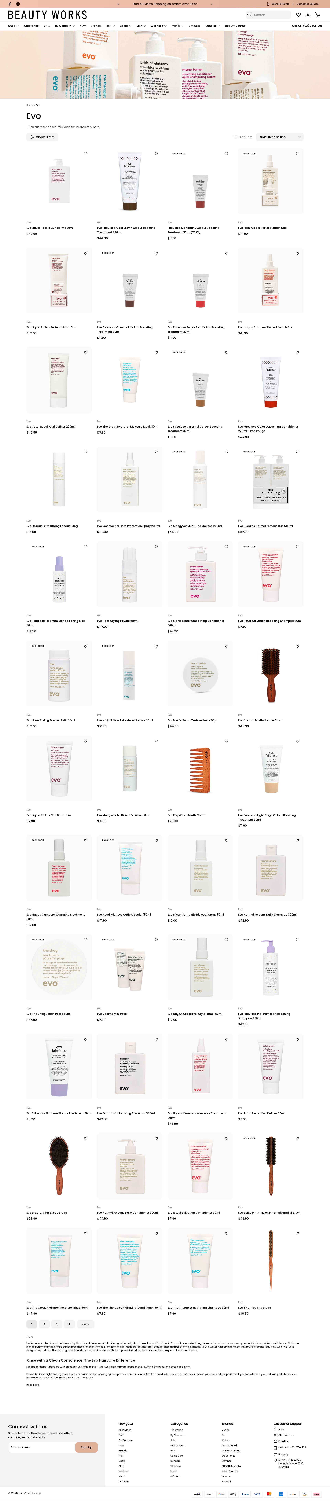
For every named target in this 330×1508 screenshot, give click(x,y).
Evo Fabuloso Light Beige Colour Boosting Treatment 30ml (267, 817)
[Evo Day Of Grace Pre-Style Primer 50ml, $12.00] (200, 967)
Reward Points (280, 4)
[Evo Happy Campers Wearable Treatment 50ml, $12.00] (59, 868)
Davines (227, 1461)
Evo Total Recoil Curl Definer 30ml (261, 1113)
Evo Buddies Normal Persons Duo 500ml (265, 526)
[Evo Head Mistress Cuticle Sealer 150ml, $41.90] (130, 868)
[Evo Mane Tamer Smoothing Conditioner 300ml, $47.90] (200, 574)
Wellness (157, 26)
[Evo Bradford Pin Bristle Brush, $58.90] (59, 1166)
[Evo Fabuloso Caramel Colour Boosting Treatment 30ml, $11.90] (200, 380)
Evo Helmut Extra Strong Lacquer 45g (52, 526)
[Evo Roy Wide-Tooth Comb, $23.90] (200, 768)
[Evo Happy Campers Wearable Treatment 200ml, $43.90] (200, 1066)
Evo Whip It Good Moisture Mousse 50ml (125, 720)
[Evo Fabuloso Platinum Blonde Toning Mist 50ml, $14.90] (59, 574)
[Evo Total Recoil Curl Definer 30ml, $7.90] (271, 1066)
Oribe (225, 1440)
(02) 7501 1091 (312, 26)
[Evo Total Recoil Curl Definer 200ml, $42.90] (59, 380)
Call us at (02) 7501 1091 (292, 1447)
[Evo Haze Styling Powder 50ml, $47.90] (130, 574)
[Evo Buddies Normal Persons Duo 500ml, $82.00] (271, 479)
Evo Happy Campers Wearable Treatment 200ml (197, 1115)
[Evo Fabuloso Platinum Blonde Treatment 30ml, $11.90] (59, 1066)
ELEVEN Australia (231, 1466)
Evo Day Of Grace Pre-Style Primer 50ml (195, 1014)
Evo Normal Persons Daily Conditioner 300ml (127, 1213)
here (96, 127)
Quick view (76, 159)
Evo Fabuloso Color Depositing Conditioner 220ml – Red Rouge (268, 429)
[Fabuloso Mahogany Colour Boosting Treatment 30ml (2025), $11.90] (200, 181)
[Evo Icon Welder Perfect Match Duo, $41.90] (271, 181)
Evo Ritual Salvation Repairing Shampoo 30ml (269, 621)
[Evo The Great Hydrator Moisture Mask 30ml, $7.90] (130, 380)
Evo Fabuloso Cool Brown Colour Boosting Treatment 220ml (126, 230)
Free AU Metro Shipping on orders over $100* (165, 4)
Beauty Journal (235, 26)
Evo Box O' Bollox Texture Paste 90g (192, 720)
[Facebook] (10, 4)
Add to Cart (59, 206)
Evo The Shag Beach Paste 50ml (48, 1014)
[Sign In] (308, 15)
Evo (224, 1435)
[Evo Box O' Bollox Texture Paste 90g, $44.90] (200, 673)
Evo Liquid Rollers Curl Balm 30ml (49, 815)
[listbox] (285, 137)
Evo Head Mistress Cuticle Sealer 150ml (124, 915)
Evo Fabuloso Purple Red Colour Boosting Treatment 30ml (196, 329)
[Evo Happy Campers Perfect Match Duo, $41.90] (271, 280)
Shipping (283, 1454)
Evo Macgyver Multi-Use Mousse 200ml (195, 526)
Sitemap (36, 1493)
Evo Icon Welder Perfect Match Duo (262, 228)
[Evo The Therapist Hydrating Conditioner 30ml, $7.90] (130, 1261)
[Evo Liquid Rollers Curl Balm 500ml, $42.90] (59, 181)
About (282, 1429)
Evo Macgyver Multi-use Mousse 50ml (123, 815)
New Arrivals (177, 1445)
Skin (139, 26)
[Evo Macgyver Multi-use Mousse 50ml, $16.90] (130, 768)
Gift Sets (194, 26)
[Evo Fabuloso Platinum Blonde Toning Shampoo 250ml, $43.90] (271, 967)
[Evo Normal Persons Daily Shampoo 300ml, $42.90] (271, 868)
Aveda (226, 1430)
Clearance (31, 26)
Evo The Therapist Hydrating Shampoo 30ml (198, 1308)
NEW (83, 26)
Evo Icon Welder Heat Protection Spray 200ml (128, 526)
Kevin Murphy (230, 1471)
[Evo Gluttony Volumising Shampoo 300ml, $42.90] (130, 1066)
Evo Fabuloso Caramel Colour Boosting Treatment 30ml (195, 429)
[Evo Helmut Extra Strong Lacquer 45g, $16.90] (59, 479)
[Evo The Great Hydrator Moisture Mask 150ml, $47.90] (59, 1261)
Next (84, 1324)
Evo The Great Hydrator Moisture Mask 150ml (57, 1308)
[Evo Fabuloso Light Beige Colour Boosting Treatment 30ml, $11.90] (271, 768)
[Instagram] (18, 4)
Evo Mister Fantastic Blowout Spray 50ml (196, 915)
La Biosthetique (231, 1450)
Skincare (175, 1461)
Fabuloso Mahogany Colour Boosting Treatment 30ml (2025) (193, 230)
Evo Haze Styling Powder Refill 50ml (50, 720)
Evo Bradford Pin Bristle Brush (46, 1213)
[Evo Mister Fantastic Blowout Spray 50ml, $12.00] (200, 868)
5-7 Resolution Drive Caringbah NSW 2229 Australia (290, 1463)
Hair (108, 26)
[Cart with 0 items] (318, 15)
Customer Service (307, 4)
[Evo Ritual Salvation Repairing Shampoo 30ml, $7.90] (271, 574)
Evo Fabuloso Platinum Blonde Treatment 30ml (58, 1113)
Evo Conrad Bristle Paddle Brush (260, 720)
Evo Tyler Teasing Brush (254, 1308)
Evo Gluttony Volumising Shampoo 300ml (126, 1113)
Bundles (211, 26)
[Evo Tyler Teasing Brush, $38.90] (271, 1261)
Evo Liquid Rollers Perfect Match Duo (51, 327)
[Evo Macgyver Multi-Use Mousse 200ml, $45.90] (200, 479)
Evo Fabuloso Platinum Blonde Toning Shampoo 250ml (264, 1016)
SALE (47, 26)
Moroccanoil (229, 1445)
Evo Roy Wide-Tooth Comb (186, 815)
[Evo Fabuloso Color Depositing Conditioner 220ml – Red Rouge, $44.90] (271, 380)
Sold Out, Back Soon (200, 206)
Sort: (263, 137)
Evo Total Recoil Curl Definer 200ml (50, 427)
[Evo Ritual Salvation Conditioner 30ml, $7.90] (200, 1166)
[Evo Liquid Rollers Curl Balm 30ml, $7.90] (59, 768)
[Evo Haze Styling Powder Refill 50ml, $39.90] (59, 673)
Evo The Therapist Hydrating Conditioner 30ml (129, 1308)
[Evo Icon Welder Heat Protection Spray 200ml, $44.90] (130, 479)
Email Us (283, 1441)
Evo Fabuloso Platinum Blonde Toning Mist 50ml (55, 623)
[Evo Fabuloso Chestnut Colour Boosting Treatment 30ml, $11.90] (130, 280)
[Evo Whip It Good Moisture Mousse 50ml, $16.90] (130, 673)
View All (226, 1481)
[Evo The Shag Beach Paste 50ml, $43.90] (59, 967)
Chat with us (286, 1435)
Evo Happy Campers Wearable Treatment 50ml (55, 917)
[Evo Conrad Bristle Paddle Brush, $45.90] (271, 673)
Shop (11, 26)
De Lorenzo (228, 1455)
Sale (172, 1440)
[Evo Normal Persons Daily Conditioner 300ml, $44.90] (130, 1166)
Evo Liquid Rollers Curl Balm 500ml (49, 228)
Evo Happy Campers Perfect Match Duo (265, 327)
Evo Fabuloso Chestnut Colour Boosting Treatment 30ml (125, 329)
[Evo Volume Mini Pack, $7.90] (130, 967)
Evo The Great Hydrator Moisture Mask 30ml (127, 427)
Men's (176, 26)
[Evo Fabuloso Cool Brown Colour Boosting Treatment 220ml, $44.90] (130, 181)
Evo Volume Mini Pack (112, 1014)
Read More (32, 1385)
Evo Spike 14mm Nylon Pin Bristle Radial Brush (269, 1213)
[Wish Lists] (298, 15)
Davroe (226, 1476)
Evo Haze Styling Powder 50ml (117, 621)
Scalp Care (177, 1455)
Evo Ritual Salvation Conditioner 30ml (194, 1213)
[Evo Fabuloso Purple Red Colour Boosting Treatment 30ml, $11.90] (200, 280)
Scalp (124, 26)
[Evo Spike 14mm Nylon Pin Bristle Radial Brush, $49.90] (271, 1166)
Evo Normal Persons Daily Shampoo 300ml (267, 915)
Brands (96, 26)
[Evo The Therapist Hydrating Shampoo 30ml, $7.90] (200, 1261)
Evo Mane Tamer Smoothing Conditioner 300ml (196, 623)
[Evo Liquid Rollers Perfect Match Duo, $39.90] (59, 280)
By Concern (63, 26)
